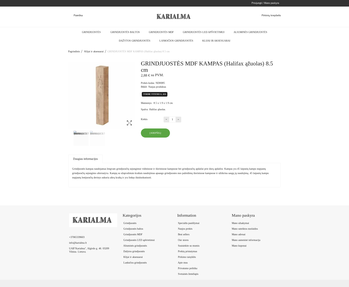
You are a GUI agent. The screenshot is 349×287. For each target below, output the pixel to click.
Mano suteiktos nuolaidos (245, 228)
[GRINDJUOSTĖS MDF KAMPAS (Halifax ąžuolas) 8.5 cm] (81, 138)
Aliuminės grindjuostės (250, 32)
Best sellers (183, 234)
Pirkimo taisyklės (186, 257)
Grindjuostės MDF (161, 32)
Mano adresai (238, 234)
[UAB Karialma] (174, 17)
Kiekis (144, 119)
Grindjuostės (91, 32)
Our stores (182, 240)
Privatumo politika (187, 268)
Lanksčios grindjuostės (176, 40)
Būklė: (144, 86)
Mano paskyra (243, 215)
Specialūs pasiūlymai (188, 223)
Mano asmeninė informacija (246, 240)
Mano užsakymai (240, 223)
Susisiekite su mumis (188, 245)
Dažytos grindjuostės (134, 40)
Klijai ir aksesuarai (216, 40)
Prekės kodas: (148, 83)
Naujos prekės (184, 228)
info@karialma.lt (78, 242)
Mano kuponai (239, 245)
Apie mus (182, 262)
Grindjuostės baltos (125, 32)
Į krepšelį (155, 133)
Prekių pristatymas (187, 251)
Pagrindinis (74, 51)
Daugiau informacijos (85, 158)
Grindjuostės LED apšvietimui (203, 32)
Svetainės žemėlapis (187, 274)
